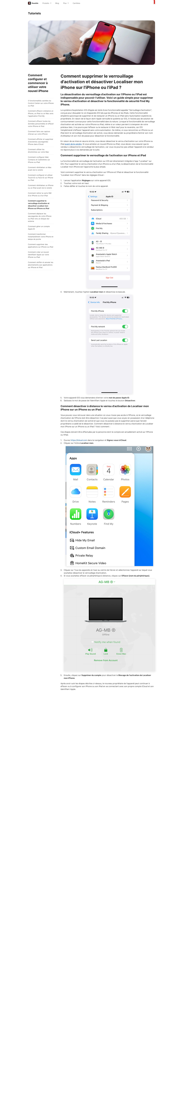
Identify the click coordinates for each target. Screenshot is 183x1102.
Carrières (76, 3)
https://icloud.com (79, 440)
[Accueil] (153, 2)
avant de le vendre (73, 144)
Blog (57, 3)
